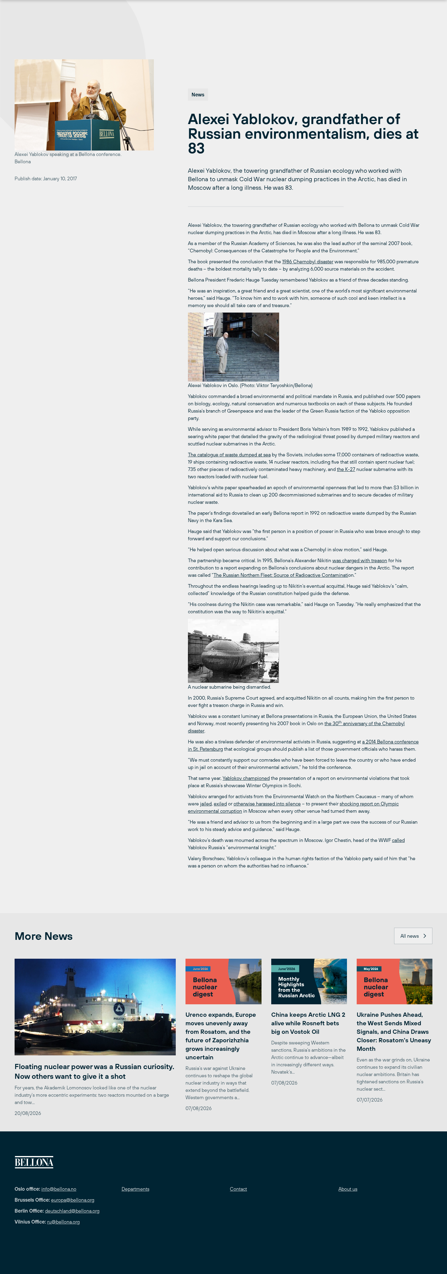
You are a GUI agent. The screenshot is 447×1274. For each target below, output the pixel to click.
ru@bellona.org (63, 1221)
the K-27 (346, 469)
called (398, 840)
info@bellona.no (58, 1189)
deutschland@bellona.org (72, 1210)
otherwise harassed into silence (267, 803)
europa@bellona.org (72, 1200)
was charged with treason (359, 560)
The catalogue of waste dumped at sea (229, 454)
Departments (135, 1189)
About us (347, 1189)
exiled (220, 803)
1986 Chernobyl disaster (307, 261)
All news (409, 936)
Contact (238, 1189)
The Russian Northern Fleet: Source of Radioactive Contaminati (280, 575)
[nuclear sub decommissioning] (304, 651)
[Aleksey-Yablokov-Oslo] (304, 347)
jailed (206, 803)
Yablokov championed (246, 778)
